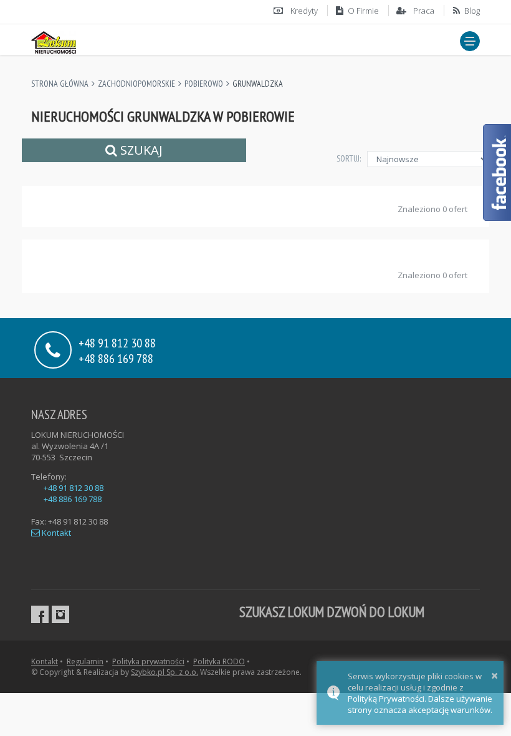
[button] (470, 41)
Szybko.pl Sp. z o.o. (164, 672)
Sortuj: (349, 158)
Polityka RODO (219, 661)
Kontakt (55, 532)
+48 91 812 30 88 (73, 487)
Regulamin (85, 661)
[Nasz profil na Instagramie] (60, 614)
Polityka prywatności (148, 661)
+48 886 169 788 (116, 358)
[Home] (53, 40)
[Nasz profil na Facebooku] (40, 614)
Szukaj (140, 150)
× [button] (494, 675)
